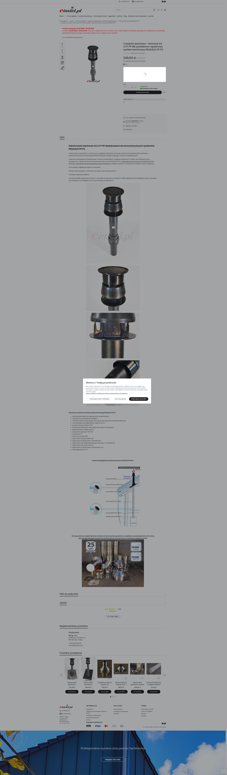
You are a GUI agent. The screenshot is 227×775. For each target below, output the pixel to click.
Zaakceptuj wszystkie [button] (138, 399)
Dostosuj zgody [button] (120, 399)
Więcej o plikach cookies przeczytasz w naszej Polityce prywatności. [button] (107, 393)
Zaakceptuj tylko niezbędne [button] (100, 399)
